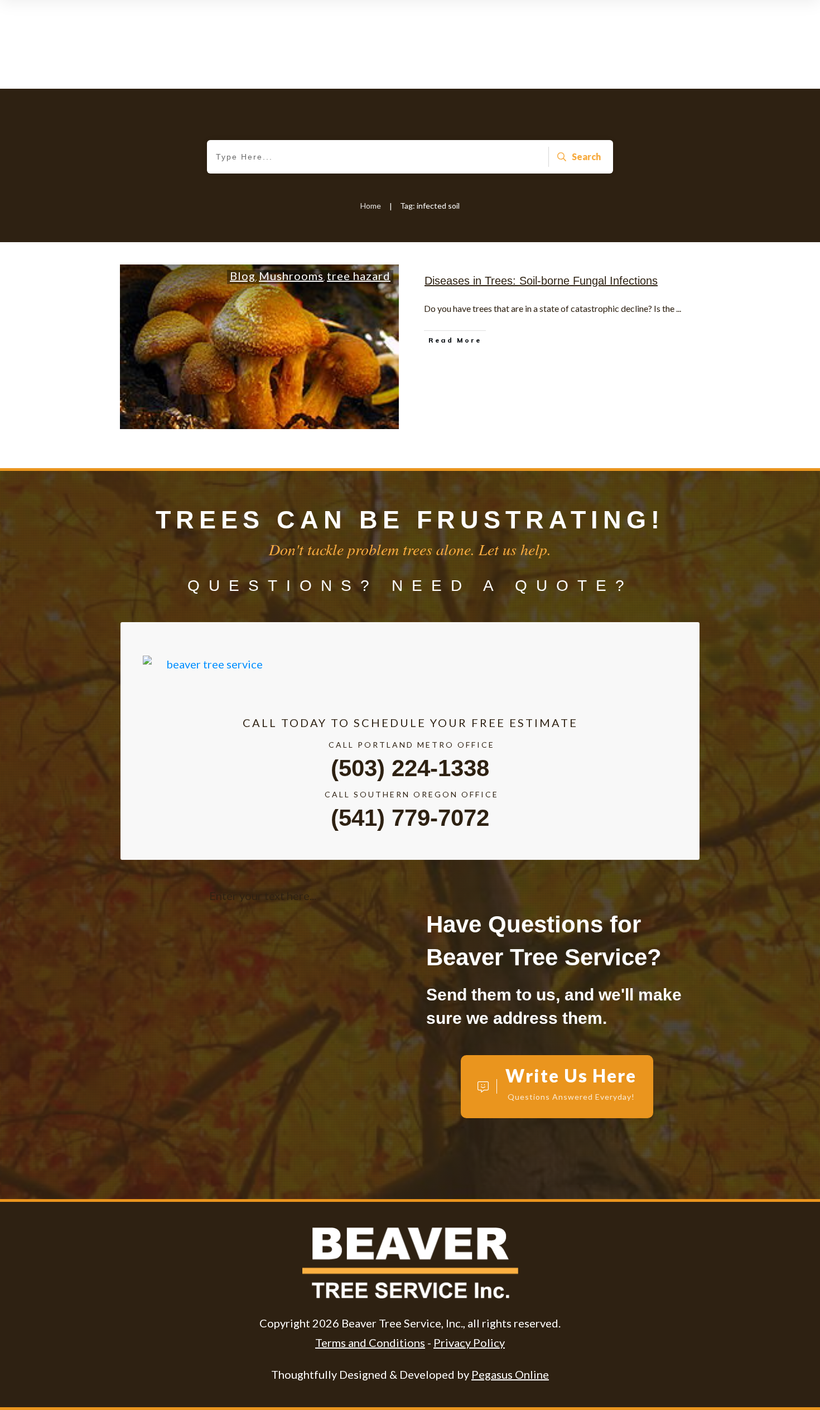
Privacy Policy (469, 1342)
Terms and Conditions (370, 1342)
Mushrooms (291, 275)
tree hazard (358, 275)
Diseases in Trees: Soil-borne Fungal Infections (541, 281)
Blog (242, 275)
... (678, 308)
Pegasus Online (510, 1374)
